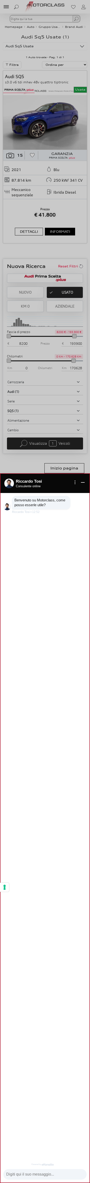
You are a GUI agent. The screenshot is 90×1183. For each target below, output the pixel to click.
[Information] (75, 482)
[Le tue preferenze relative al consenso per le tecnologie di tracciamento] (4, 887)
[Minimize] (83, 482)
